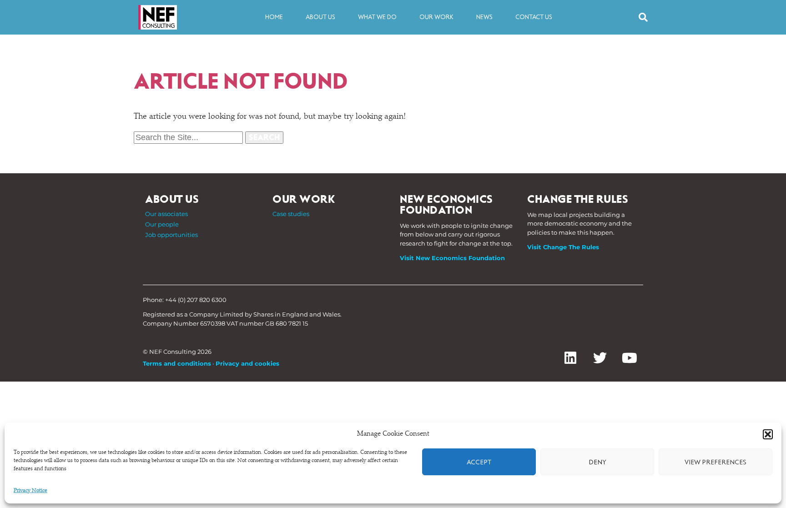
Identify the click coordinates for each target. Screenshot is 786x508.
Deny (597, 462)
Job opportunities (171, 234)
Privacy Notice (30, 490)
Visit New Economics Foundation (452, 258)
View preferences (715, 462)
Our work (436, 17)
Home (274, 17)
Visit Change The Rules (563, 247)
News (484, 17)
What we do (377, 17)
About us (320, 17)
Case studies (290, 213)
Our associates (166, 213)
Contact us (533, 17)
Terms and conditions (177, 363)
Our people (162, 224)
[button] (767, 434)
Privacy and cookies (247, 363)
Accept (479, 462)
